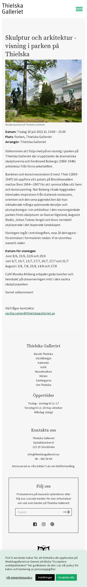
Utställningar (44, 358)
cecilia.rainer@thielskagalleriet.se (30, 313)
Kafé (43, 367)
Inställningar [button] (45, 577)
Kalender (43, 363)
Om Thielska (43, 385)
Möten (43, 376)
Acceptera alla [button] (66, 577)
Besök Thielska (43, 354)
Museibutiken (43, 371)
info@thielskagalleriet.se (43, 454)
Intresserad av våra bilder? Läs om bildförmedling (43, 466)
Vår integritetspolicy (19, 577)
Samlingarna (43, 380)
